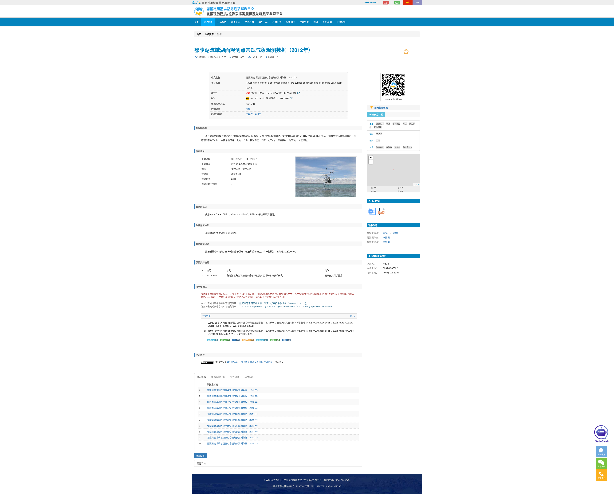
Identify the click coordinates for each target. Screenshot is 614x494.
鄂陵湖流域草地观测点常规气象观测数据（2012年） (233, 437)
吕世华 (258, 114)
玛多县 (397, 147)
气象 (248, 108)
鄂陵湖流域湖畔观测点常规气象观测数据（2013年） (233, 425)
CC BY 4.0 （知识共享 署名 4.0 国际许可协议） (251, 362)
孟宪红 (249, 114)
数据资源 (208, 21)
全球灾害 (304, 21)
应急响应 (290, 21)
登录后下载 (377, 114)
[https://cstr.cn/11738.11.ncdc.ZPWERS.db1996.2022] (298, 93)
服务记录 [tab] (234, 376)
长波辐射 (378, 127)
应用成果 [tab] (248, 376)
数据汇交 (276, 21)
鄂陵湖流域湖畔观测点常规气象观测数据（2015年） (233, 407)
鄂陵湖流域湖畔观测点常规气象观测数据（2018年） (233, 402)
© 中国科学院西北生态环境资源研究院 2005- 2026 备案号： (294, 480)
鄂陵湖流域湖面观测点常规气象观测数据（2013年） (233, 390)
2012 (378, 140)
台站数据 (221, 21)
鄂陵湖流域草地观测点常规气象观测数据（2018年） (233, 443)
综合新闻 (327, 21)
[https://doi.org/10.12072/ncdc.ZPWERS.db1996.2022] (291, 98)
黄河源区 (380, 147)
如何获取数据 (381, 107)
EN (417, 2)
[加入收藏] (406, 51)
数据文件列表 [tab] (218, 376)
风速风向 (380, 123)
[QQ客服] (601, 451)
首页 (196, 21)
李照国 (386, 237)
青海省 (389, 147)
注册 (386, 2)
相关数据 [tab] (201, 376)
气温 (388, 123)
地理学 (379, 133)
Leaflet (416, 184)
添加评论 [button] (200, 455)
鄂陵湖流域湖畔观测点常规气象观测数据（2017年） (233, 413)
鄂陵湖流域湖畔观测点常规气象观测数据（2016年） (233, 419)
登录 (397, 2)
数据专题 (235, 21)
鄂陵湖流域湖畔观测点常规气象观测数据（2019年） (233, 396)
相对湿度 (396, 123)
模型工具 (263, 21)
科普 (316, 21)
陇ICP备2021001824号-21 (337, 480)
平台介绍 (341, 21)
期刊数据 (249, 21)
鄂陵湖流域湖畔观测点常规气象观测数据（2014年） (233, 431)
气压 (405, 123)
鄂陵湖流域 (407, 147)
